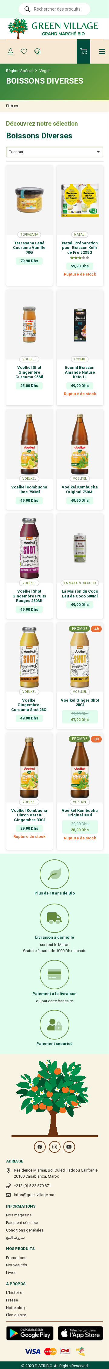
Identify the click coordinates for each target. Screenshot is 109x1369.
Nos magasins (18, 1215)
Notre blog (15, 1307)
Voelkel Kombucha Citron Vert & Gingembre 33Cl (29, 815)
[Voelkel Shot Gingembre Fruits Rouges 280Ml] (29, 548)
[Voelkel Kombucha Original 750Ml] (80, 444)
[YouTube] (69, 1147)
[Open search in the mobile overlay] (54, 9)
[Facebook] (40, 1147)
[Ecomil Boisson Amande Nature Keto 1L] (80, 324)
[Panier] (83, 51)
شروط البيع (15, 1237)
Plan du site (16, 1315)
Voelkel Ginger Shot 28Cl (80, 702)
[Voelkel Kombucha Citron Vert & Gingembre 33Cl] (29, 767)
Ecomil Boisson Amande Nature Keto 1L (80, 372)
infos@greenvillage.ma (34, 1194)
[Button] (10, 51)
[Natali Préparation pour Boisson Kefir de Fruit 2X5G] (80, 200)
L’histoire (14, 1292)
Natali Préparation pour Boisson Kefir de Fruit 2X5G (80, 248)
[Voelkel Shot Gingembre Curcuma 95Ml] (29, 324)
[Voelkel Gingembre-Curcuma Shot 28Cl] (29, 657)
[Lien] (54, 28)
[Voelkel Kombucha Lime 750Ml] (29, 444)
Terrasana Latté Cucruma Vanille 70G (29, 248)
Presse (12, 1300)
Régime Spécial (19, 70)
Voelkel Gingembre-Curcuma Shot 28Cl (29, 705)
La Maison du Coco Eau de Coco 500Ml (80, 593)
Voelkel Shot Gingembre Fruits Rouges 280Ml (29, 596)
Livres (11, 1272)
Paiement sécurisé (22, 1222)
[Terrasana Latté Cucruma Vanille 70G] (29, 200)
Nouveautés (16, 1265)
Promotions (16, 1257)
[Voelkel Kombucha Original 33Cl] (80, 767)
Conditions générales (24, 1230)
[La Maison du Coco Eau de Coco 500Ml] (80, 548)
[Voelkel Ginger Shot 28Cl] (80, 657)
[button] (29, 281)
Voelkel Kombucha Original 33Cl (80, 813)
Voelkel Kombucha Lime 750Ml (29, 489)
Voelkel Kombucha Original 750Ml (80, 489)
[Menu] (102, 51)
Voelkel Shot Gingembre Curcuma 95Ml (29, 372)
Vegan (45, 70)
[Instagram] (55, 1147)
